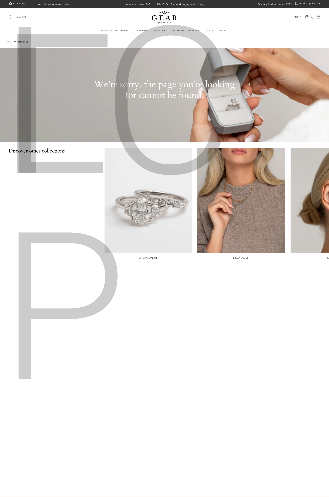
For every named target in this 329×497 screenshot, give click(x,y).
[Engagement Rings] (148, 200)
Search (21, 17)
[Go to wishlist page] (312, 17)
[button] (115, 31)
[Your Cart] (318, 17)
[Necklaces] (241, 200)
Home (8, 41)
